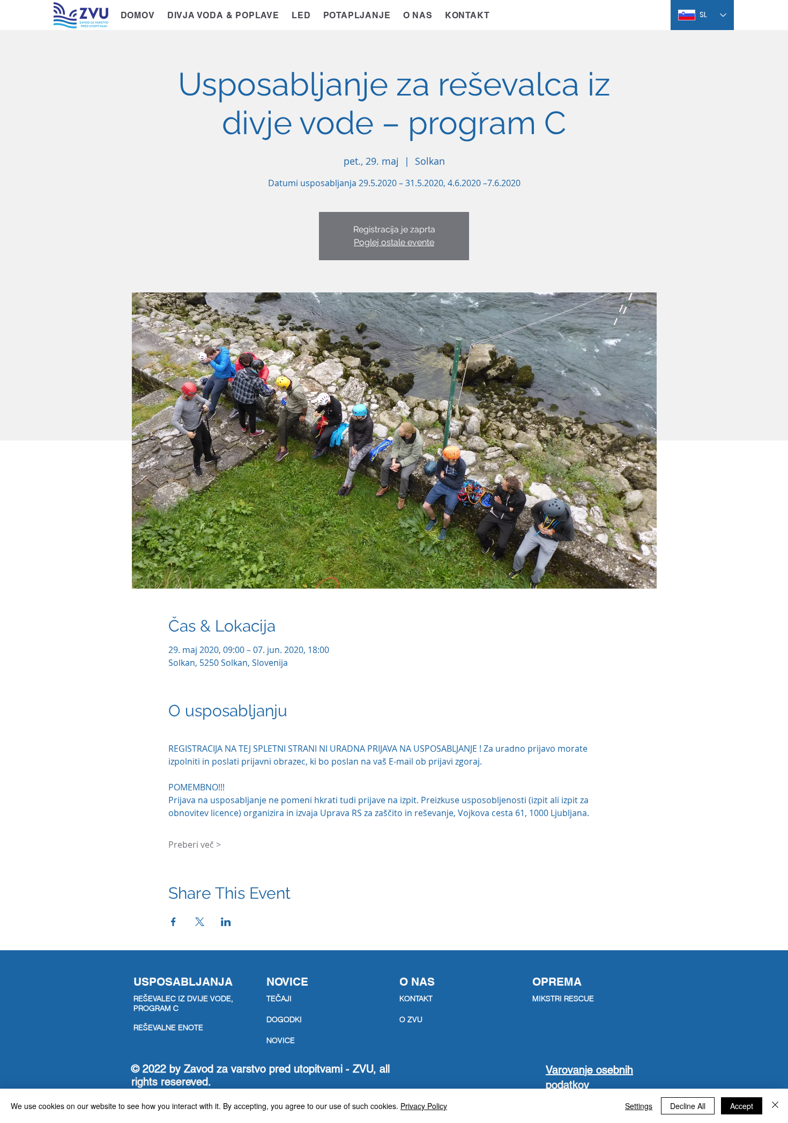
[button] (223, 15)
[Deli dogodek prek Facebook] (173, 922)
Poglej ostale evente (394, 242)
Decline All (687, 1105)
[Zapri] (775, 1105)
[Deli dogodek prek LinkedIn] (226, 922)
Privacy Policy (423, 1105)
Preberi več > (194, 844)
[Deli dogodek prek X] (200, 922)
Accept (741, 1105)
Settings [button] (638, 1105)
